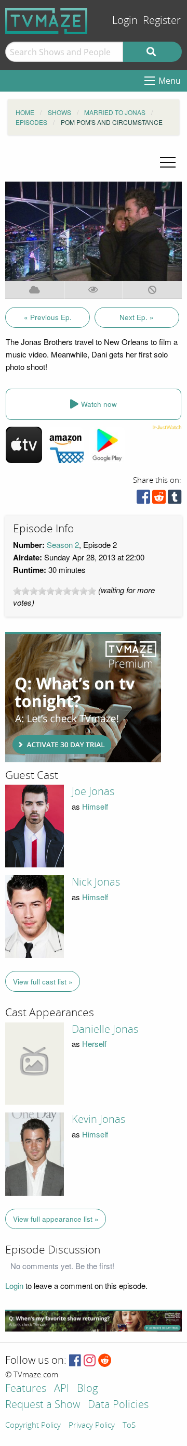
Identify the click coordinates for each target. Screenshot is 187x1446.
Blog (87, 1389)
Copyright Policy (33, 1426)
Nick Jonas (96, 882)
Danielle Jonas (105, 1029)
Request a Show (42, 1405)
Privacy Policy (92, 1426)
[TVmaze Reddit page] (105, 1360)
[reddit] (159, 499)
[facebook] (143, 499)
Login (125, 21)
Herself (94, 1043)
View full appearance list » (56, 1219)
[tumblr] (174, 499)
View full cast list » (43, 982)
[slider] (54, 591)
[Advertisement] (83, 697)
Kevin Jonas (98, 1119)
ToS (129, 1426)
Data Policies (118, 1405)
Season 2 (63, 544)
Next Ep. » (136, 317)
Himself (95, 806)
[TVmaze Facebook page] (75, 1360)
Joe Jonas (93, 791)
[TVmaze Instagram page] (90, 1360)
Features (25, 1389)
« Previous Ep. (48, 317)
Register (162, 21)
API (61, 1389)
